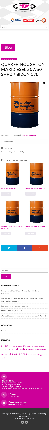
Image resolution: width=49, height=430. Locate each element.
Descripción (8, 142)
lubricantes (18, 354)
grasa (25, 346)
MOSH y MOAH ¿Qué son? (11, 311)
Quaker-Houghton (29, 135)
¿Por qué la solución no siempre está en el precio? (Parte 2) (23, 316)
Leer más (6, 194)
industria (19, 349)
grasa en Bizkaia (33, 346)
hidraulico (41, 346)
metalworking (37, 355)
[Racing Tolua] (24, 7)
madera (30, 355)
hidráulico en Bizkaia (7, 350)
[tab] (8, 142)
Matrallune (30, 419)
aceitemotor (6, 346)
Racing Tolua (21, 414)
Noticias (4, 331)
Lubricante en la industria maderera (14, 306)
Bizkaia (20, 346)
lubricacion (31, 350)
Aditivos (15, 346)
